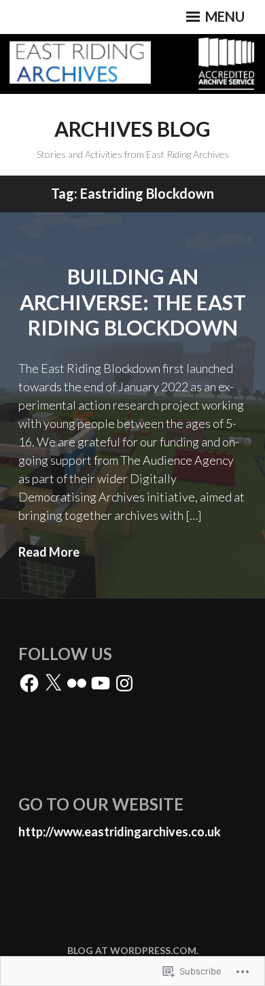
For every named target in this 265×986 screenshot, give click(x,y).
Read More (49, 551)
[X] (53, 683)
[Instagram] (124, 683)
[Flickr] (77, 683)
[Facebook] (29, 683)
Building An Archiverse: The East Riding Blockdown (133, 302)
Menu (223, 16)
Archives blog (132, 128)
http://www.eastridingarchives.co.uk (119, 831)
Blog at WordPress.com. (132, 950)
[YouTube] (100, 683)
